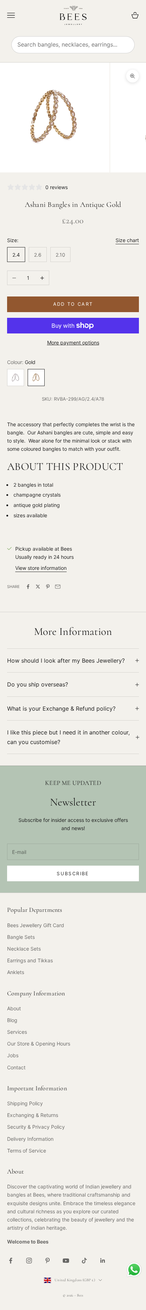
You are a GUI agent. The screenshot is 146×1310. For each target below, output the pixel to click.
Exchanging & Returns (32, 1115)
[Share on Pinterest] (48, 586)
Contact (16, 1067)
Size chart (127, 240)
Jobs (12, 1055)
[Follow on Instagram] (29, 1260)
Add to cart (73, 304)
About (14, 1008)
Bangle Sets (21, 937)
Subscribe (73, 873)
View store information (41, 568)
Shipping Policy (25, 1103)
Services (17, 1032)
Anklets (15, 972)
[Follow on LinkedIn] (102, 1260)
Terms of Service (26, 1151)
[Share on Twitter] (38, 586)
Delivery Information (30, 1139)
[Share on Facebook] (28, 586)
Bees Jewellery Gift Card (35, 925)
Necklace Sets (24, 949)
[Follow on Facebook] (10, 1260)
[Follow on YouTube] (65, 1260)
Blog (12, 1020)
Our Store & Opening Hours (38, 1044)
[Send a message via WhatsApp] (134, 1269)
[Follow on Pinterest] (47, 1260)
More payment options (73, 342)
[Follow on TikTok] (84, 1260)
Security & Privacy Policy (36, 1127)
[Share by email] (58, 586)
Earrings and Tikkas (30, 960)
